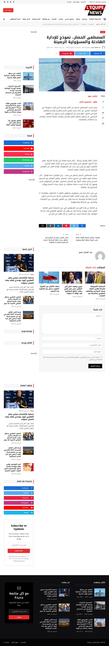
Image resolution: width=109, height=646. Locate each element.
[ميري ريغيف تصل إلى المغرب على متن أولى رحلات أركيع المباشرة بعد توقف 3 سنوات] (72, 278)
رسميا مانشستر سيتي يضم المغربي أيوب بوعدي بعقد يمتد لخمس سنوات (19, 280)
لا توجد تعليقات (58, 47)
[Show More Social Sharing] (57, 53)
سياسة (84, 19)
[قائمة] (104, 19)
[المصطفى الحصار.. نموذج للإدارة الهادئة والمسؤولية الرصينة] (72, 74)
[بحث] (4, 19)
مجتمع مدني (69, 19)
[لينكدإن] (103, 112)
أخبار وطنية (36, 19)
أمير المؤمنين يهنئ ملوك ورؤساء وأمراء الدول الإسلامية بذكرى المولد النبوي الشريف (12, 467)
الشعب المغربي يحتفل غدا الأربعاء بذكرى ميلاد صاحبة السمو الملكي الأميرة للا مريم (12, 300)
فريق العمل (76, 2)
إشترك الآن (8, 10)
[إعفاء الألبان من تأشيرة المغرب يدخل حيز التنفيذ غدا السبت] (49, 278)
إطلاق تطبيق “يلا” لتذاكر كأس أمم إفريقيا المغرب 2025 (13, 123)
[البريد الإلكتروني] (103, 123)
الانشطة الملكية (95, 19)
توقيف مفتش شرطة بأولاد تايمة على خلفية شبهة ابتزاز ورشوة (88, 239)
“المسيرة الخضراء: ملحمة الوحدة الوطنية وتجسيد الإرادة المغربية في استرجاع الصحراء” (13, 90)
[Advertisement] (64, 140)
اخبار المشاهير (15, 19)
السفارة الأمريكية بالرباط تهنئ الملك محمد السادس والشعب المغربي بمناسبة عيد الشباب (95, 291)
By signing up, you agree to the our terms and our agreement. (19, 558)
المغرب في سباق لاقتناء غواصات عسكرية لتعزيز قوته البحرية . (12, 75)
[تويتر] (103, 107)
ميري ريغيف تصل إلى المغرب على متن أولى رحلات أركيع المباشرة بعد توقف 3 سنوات (73, 290)
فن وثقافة (46, 19)
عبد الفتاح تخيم (96, 47)
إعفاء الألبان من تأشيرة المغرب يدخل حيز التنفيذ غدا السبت (49, 288)
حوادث (61, 19)
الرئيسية (83, 2)
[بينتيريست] (103, 118)
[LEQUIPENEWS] (95, 10)
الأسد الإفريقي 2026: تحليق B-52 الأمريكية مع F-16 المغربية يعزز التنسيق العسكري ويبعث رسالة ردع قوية (13, 107)
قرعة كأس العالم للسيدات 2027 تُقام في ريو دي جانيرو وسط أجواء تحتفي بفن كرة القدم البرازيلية (12, 316)
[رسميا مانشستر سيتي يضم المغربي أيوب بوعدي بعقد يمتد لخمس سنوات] (19, 263)
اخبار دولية (26, 19)
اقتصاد (54, 19)
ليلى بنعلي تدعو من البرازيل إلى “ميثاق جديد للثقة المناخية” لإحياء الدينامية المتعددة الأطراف (55, 240)
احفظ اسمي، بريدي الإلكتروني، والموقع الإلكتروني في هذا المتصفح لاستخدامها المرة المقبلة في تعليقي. (72, 358)
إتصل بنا (69, 2)
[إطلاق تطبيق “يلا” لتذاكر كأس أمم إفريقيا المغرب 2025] (28, 123)
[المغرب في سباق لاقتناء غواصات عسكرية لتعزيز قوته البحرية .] (28, 76)
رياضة (78, 19)
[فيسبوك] (103, 102)
